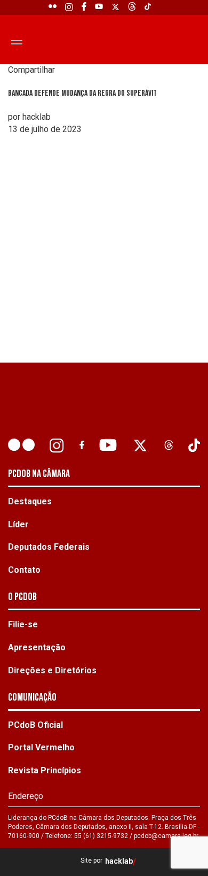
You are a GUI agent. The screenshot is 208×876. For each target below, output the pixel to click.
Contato (24, 570)
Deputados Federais (49, 547)
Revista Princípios (44, 770)
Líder (18, 524)
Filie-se (23, 624)
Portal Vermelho (41, 747)
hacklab (119, 861)
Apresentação (37, 647)
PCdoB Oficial (35, 725)
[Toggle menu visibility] (15, 41)
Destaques (30, 501)
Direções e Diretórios (52, 670)
